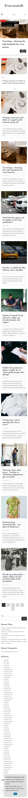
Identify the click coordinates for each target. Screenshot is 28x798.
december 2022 (8, 738)
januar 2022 (7, 759)
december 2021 (8, 761)
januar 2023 (7, 736)
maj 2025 (6, 683)
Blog (4, 22)
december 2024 (8, 692)
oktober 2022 (7, 742)
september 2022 (8, 744)
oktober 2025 (7, 673)
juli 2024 (6, 702)
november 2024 (8, 694)
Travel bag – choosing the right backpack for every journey (13, 44)
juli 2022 (6, 748)
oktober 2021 (7, 765)
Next (24, 51)
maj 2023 (6, 729)
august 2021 (7, 769)
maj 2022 (6, 752)
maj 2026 (6, 663)
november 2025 (8, 671)
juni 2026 (6, 662)
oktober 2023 (7, 719)
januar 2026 (7, 667)
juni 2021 (6, 773)
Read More (9, 51)
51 (22, 605)
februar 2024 (7, 711)
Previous (21, 51)
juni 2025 (6, 681)
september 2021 (8, 767)
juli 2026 (6, 660)
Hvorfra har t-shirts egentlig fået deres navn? (11, 422)
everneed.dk (9, 25)
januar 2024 (7, 713)
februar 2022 (7, 757)
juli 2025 (6, 679)
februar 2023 (7, 734)
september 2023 (8, 721)
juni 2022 (6, 750)
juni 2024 (6, 704)
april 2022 (6, 754)
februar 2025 (7, 688)
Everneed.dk (14, 6)
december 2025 (8, 669)
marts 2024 (7, 710)
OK (15, 793)
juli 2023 (6, 725)
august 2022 (7, 746)
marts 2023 (7, 733)
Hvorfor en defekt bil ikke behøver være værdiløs (13, 639)
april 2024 (6, 708)
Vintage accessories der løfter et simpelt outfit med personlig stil (13, 120)
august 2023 (7, 723)
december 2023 (8, 715)
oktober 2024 (7, 696)
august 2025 (7, 677)
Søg (2, 615)
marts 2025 (7, 686)
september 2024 (8, 698)
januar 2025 (7, 690)
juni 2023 (6, 727)
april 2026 (6, 665)
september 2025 (8, 675)
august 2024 (7, 700)
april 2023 (6, 731)
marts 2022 (7, 756)
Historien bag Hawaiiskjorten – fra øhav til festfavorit (12, 524)
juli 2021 (6, 771)
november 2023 (8, 717)
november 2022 (8, 740)
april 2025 (6, 685)
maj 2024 (6, 706)
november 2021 (8, 763)
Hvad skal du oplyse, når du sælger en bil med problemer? (14, 220)
